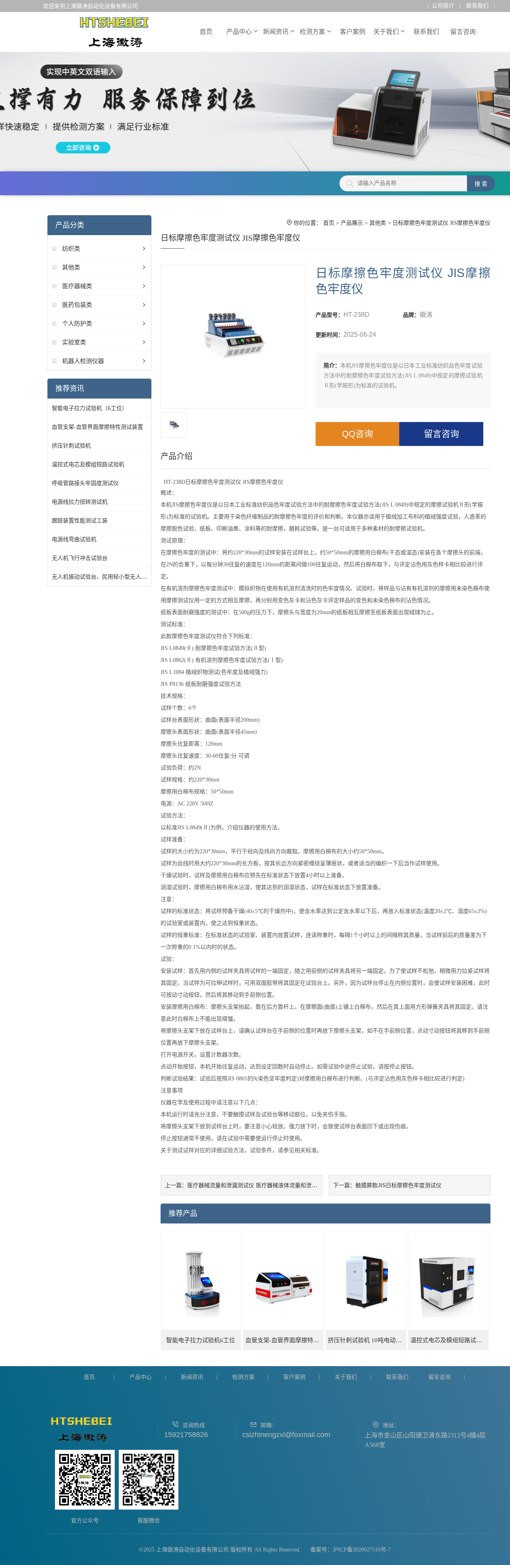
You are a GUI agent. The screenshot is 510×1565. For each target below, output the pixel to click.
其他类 (71, 267)
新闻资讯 (275, 31)
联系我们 (477, 5)
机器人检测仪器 (83, 360)
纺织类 (71, 248)
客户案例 (352, 31)
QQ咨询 (357, 434)
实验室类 (74, 342)
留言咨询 (463, 31)
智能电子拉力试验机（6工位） (90, 408)
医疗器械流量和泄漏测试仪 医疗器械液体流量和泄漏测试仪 (260, 1185)
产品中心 (239, 31)
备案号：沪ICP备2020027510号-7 (350, 1550)
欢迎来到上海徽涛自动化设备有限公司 (90, 6)
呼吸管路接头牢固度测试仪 (85, 483)
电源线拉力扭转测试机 (80, 502)
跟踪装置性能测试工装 (80, 520)
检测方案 (312, 31)
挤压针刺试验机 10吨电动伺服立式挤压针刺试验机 (367, 1340)
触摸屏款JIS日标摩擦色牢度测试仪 (398, 1185)
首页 (206, 31)
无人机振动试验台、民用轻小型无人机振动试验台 (113, 576)
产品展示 (352, 223)
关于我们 (386, 31)
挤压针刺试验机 (71, 445)
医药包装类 (77, 304)
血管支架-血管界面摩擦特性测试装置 (97, 427)
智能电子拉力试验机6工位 (200, 1340)
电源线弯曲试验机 (74, 539)
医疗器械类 (77, 286)
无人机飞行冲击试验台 (80, 558)
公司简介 (443, 5)
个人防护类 (77, 323)
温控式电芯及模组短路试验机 (88, 464)
